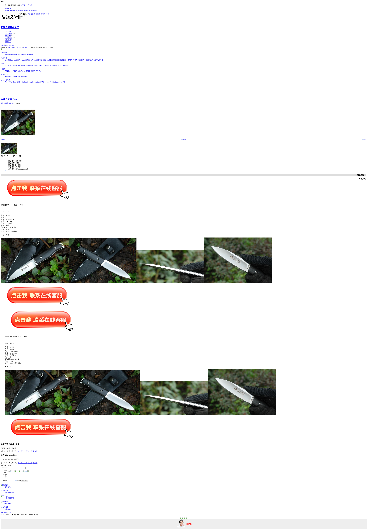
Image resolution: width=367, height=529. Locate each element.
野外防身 (4, 52)
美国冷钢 (24, 76)
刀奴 (29, 14)
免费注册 (29, 5)
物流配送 (5, 501)
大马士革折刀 (15, 65)
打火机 (47, 82)
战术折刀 (8, 65)
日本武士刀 (8, 38)
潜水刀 (55, 60)
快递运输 (8, 503)
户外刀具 (18, 47)
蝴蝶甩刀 (24, 65)
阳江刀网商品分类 (10, 27)
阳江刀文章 (6, 99)
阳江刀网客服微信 (7, 103)
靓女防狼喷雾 (22, 54)
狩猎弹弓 (30, 54)
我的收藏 (27, 10)
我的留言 (21, 10)
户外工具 (53, 82)
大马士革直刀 (15, 60)
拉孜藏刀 (32, 71)
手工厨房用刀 (88, 60)
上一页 (25, 451)
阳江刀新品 (8, 34)
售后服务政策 (9, 492)
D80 (32, 14)
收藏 (2, 1)
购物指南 (5, 485)
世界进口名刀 (5, 74)
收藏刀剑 (4, 69)
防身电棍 (8, 36)
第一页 (20, 451)
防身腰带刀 (26, 82)
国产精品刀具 (98, 60)
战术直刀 (26, 47)
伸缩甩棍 (14, 54)
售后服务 (5, 490)
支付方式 (5, 496)
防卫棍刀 (50, 60)
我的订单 (14, 10)
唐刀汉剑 (8, 71)
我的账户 (8, 8)
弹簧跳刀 (37, 65)
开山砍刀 (24, 60)
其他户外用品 (5, 80)
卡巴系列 (17, 76)
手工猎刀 (69, 60)
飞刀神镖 (53, 65)
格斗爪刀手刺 (44, 65)
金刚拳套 (66, 65)
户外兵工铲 (8, 82)
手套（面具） (17, 82)
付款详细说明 (9, 498)
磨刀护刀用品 (60, 82)
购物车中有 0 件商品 (8, 45)
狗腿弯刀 (8, 40)
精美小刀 (4, 63)
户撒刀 (26, 71)
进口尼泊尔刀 (9, 76)
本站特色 (8, 509)
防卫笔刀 (30, 65)
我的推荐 (34, 10)
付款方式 (8, 42)
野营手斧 (81, 60)
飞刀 (43, 14)
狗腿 (40, 14)
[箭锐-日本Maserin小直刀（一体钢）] (18, 138)
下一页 (30, 451)
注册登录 (8, 487)
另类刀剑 (39, 71)
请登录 (23, 5)
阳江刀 (10, 512)
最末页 (35, 451)
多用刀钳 (59, 65)
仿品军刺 (37, 60)
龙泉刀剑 (21, 71)
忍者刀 (75, 60)
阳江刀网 (8, 32)
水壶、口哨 (34, 82)
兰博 (47, 14)
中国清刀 (14, 71)
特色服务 (5, 507)
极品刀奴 (43, 60)
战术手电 (41, 82)
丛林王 (36, 14)
